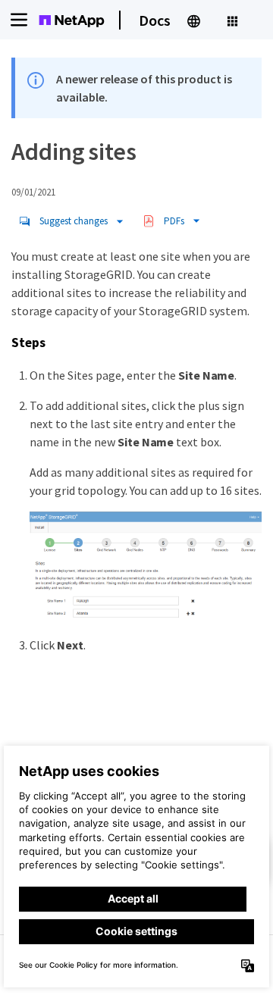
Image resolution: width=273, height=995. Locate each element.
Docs (155, 20)
